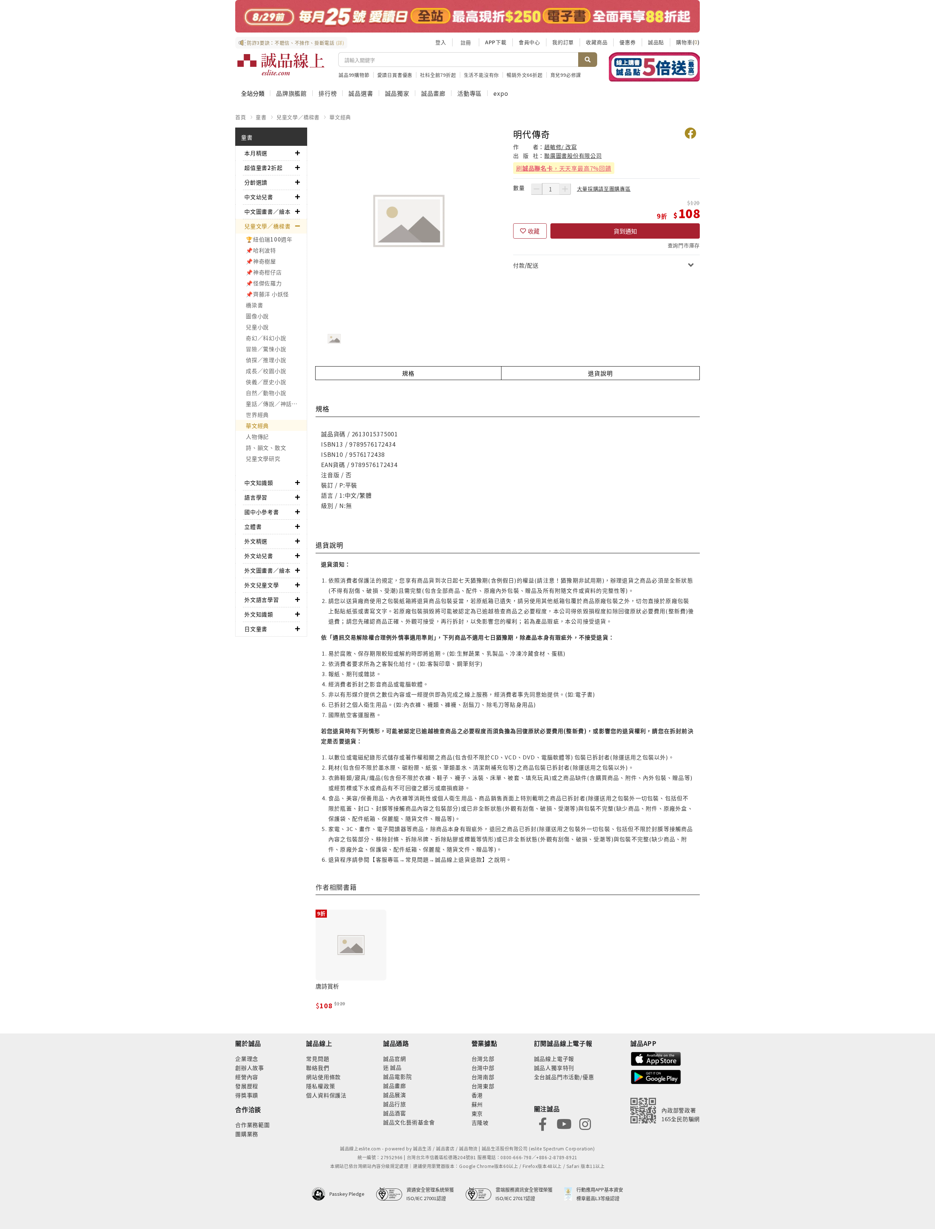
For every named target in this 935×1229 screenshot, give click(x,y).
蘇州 (477, 1104)
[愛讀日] (467, 16)
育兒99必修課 (565, 74)
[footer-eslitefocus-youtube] (564, 1123)
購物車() (688, 42)
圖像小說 (257, 316)
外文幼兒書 (258, 556)
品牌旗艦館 (291, 93)
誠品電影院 (397, 1076)
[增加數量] (565, 189)
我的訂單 (563, 42)
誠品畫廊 (433, 93)
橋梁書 (254, 305)
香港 (477, 1095)
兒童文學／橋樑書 (298, 117)
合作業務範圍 (252, 1125)
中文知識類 (258, 482)
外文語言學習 (261, 599)
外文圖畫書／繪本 (267, 570)
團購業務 (246, 1134)
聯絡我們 (317, 1067)
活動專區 (469, 93)
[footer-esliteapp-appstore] (656, 1058)
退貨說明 (600, 373)
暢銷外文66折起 (524, 74)
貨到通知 (625, 231)
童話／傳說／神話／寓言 (276, 403)
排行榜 (327, 93)
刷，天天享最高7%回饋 (563, 168)
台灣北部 (483, 1058)
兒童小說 (257, 327)
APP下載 (496, 42)
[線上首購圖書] (654, 66)
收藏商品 (596, 42)
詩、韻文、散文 (266, 447)
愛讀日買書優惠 (395, 74)
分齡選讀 (255, 182)
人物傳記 (257, 436)
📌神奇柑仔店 (264, 272)
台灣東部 (483, 1086)
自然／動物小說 (266, 393)
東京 (477, 1113)
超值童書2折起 (263, 167)
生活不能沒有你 (481, 74)
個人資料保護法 (326, 1095)
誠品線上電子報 (554, 1058)
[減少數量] (536, 189)
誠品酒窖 (394, 1113)
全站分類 (252, 93)
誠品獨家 (397, 93)
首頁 (240, 117)
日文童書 (255, 629)
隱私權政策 (320, 1086)
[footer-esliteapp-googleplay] (656, 1076)
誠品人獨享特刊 (554, 1067)
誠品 (395, 1067)
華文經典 (340, 117)
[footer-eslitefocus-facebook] (543, 1123)
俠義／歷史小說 (266, 382)
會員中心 (529, 42)
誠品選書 (360, 93)
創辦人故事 (249, 1067)
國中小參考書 (261, 512)
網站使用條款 (323, 1077)
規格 (408, 373)
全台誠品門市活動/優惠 (564, 1077)
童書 (261, 117)
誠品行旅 (394, 1104)
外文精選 (255, 541)
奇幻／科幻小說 (266, 338)
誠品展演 (394, 1095)
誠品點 (656, 42)
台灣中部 (483, 1067)
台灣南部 (483, 1077)
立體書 (253, 526)
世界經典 (257, 414)
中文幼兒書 (258, 197)
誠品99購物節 (354, 74)
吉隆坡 (480, 1122)
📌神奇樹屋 (261, 261)
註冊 (466, 42)
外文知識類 (258, 614)
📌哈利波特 (261, 250)
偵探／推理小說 (266, 360)
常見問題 (317, 1058)
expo (500, 93)
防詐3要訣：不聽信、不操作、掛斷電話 (295, 42)
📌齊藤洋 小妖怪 (267, 294)
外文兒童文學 (261, 585)
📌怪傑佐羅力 (264, 283)
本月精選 (255, 153)
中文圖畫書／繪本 (267, 211)
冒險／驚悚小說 (266, 349)
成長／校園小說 (266, 371)
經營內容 (246, 1077)
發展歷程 (246, 1086)
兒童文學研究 (263, 458)
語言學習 (255, 497)
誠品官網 (394, 1058)
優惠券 (627, 42)
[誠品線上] (281, 64)
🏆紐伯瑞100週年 (269, 239)
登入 (440, 42)
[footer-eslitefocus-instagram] (585, 1123)
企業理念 (246, 1058)
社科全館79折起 (438, 74)
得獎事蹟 (246, 1095)
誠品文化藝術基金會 (409, 1122)
